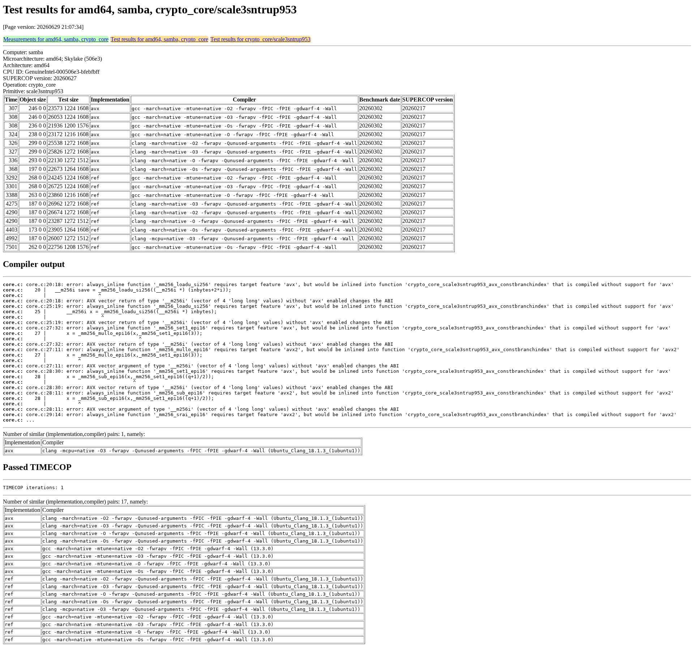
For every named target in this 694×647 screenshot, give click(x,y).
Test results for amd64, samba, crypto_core (159, 39)
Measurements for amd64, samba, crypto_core (55, 39)
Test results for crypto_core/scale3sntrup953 (260, 39)
